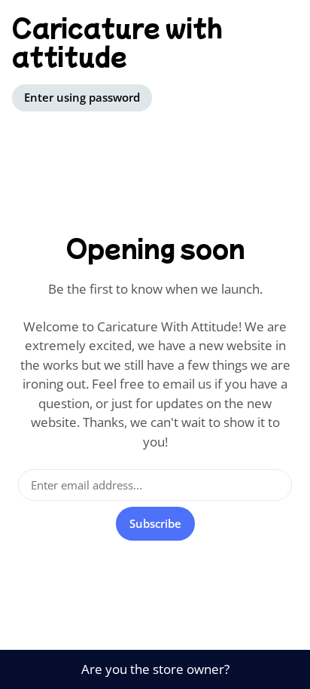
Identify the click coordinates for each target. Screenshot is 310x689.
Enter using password (82, 97)
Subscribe (155, 523)
